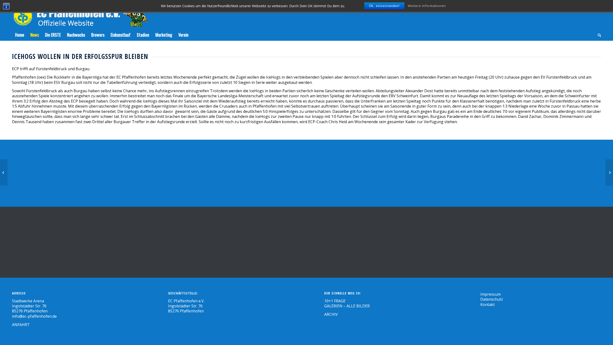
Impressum (490, 294)
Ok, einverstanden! (384, 6)
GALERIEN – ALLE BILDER (347, 306)
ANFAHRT (21, 324)
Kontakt (487, 304)
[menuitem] (19, 35)
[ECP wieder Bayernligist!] (3, 172)
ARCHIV (331, 314)
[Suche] (598, 35)
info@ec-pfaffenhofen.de (34, 316)
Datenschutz (491, 299)
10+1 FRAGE (335, 301)
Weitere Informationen (427, 6)
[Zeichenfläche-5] (80, 14)
